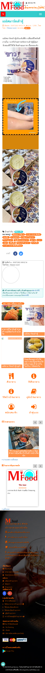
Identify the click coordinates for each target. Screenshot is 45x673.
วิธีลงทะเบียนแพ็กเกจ (11, 607)
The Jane (22, 485)
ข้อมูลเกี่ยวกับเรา (20, 5)
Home (13, 3)
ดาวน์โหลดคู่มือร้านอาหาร (14, 616)
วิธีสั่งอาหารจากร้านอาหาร (13, 604)
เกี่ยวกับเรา (8, 569)
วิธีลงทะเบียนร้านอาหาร (12, 610)
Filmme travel (11, 28)
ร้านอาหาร (8, 587)
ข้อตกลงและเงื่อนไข (12, 575)
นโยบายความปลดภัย (11, 572)
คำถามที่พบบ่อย (10, 601)
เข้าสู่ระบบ (21, 3)
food (11, 520)
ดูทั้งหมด (6, 509)
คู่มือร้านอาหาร (10, 613)
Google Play (10, 651)
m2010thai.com (34, 670)
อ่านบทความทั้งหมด (10, 460)
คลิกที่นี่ (37, 290)
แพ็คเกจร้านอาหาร (11, 581)
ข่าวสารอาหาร (9, 422)
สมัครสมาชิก (31, 3)
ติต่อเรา (7, 584)
